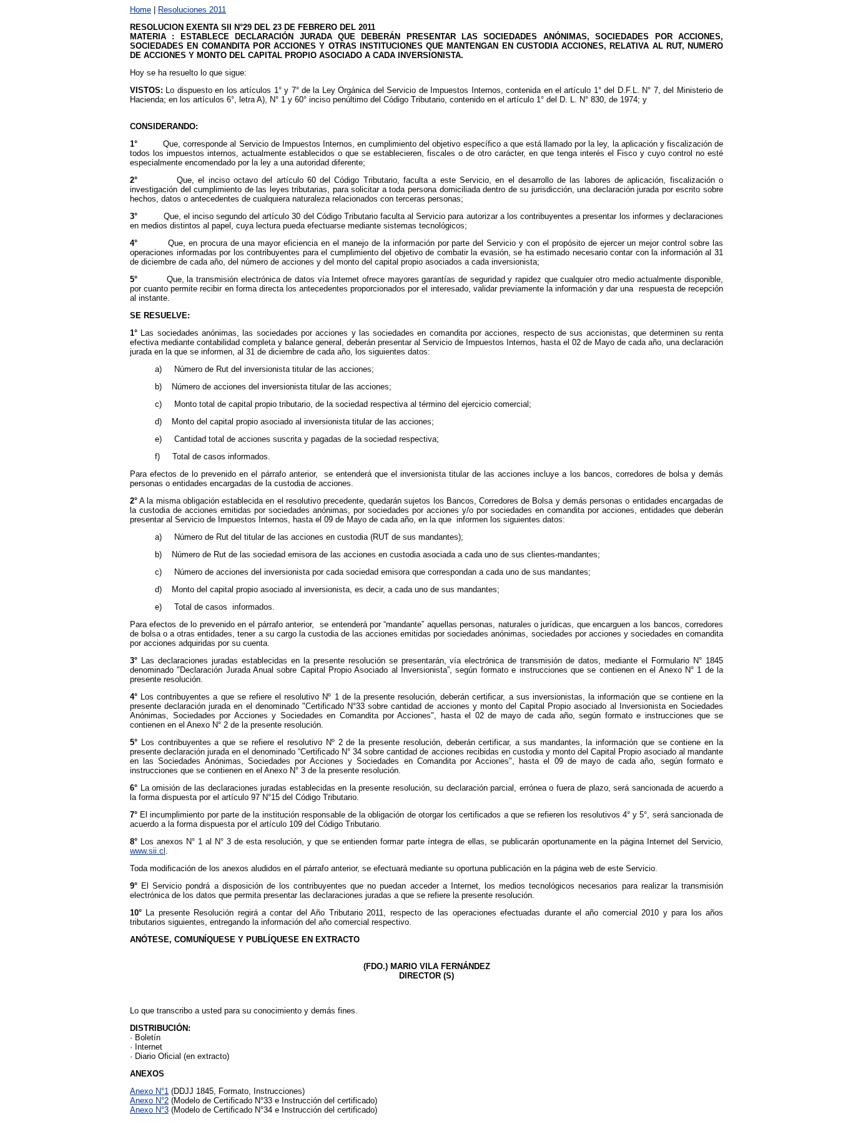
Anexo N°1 (149, 1091)
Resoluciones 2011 (192, 9)
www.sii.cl (147, 851)
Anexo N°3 (149, 1110)
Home (140, 9)
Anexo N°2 (149, 1100)
